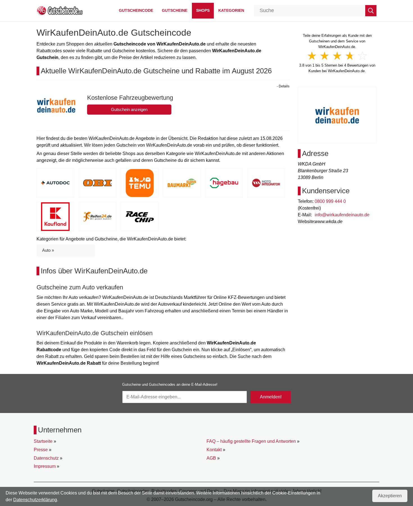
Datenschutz (46, 458)
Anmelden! (271, 396)
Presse (41, 449)
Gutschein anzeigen (129, 109)
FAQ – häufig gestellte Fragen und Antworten (251, 441)
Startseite (43, 441)
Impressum (45, 466)
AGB (211, 458)
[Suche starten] (370, 10)
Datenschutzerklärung (35, 499)
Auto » (48, 250)
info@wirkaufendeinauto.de (342, 214)
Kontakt (214, 449)
